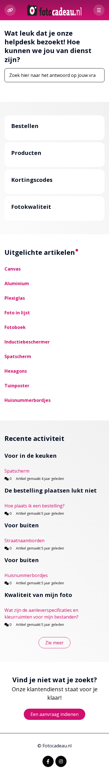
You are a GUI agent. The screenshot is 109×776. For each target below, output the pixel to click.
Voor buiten (21, 525)
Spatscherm (17, 356)
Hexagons (15, 371)
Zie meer (57, 644)
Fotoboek (15, 327)
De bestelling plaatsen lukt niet (50, 490)
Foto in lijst (17, 313)
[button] (99, 10)
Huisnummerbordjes (27, 400)
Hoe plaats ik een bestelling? (34, 506)
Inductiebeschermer (27, 342)
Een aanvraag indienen (54, 714)
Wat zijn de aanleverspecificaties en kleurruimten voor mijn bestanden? (41, 613)
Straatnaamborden (24, 540)
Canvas (12, 269)
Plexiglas (14, 298)
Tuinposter (16, 386)
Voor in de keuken (30, 455)
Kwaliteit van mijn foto (38, 595)
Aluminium (16, 283)
